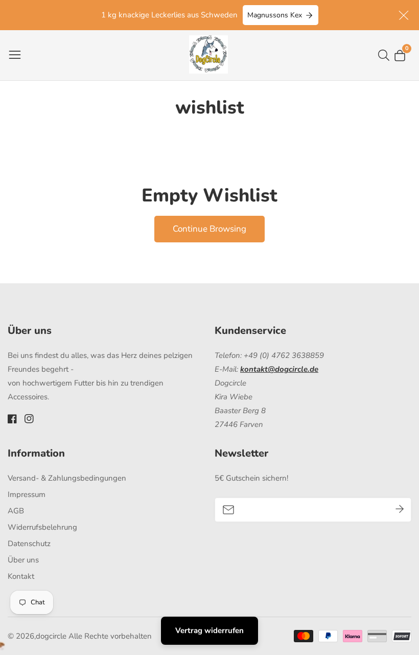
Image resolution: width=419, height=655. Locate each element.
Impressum (26, 494)
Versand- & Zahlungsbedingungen (67, 478)
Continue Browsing (209, 229)
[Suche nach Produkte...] (385, 55)
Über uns (23, 560)
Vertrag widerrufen (209, 630)
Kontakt (21, 576)
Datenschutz (29, 543)
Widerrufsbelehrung (42, 527)
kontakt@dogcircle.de (279, 369)
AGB (16, 511)
